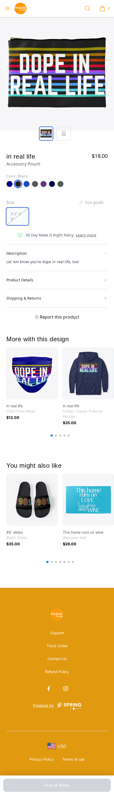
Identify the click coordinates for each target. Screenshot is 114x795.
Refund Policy (57, 671)
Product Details (19, 279)
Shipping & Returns (23, 298)
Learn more (86, 235)
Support (57, 633)
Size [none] (10, 202)
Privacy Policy (41, 759)
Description (16, 253)
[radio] (17, 216)
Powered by (43, 705)
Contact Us (57, 658)
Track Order (57, 645)
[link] (32, 373)
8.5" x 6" (16, 216)
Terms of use (73, 759)
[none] (90, 202)
